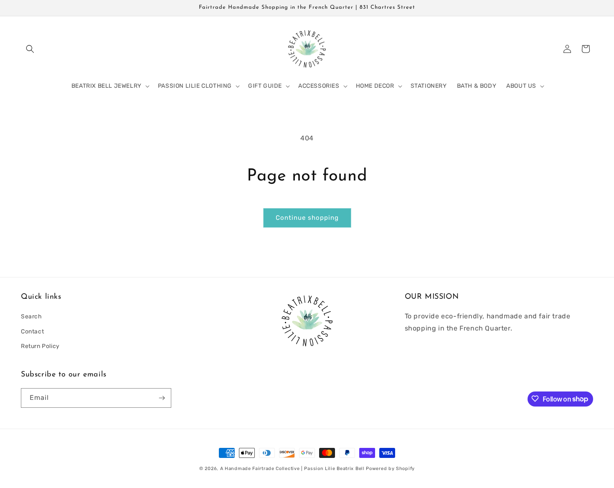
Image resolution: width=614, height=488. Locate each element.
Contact (32, 331)
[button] (30, 49)
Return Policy (40, 346)
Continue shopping (307, 217)
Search (31, 316)
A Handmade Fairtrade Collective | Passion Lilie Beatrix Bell (292, 468)
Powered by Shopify (390, 468)
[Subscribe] (161, 398)
